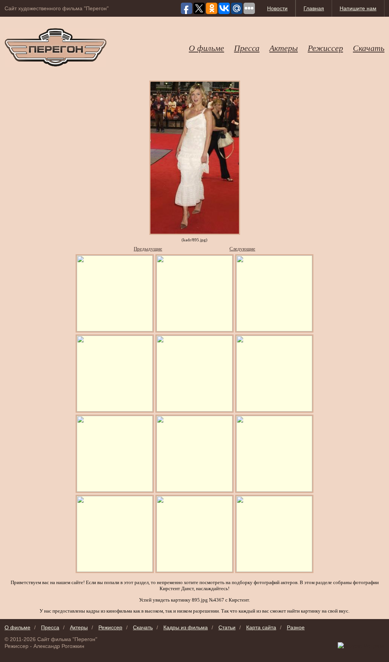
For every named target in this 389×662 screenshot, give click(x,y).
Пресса (246, 47)
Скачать (368, 47)
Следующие (242, 249)
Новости (277, 8)
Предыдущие (148, 249)
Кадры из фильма (185, 627)
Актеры (283, 47)
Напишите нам (358, 8)
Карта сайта (261, 627)
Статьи (227, 627)
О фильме (206, 47)
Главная (314, 8)
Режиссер (325, 47)
